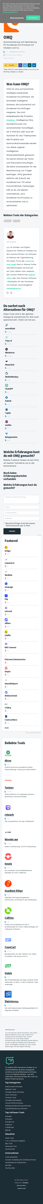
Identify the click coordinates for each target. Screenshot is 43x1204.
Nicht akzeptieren (17, 18)
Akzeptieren (33, 18)
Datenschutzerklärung (10, 12)
